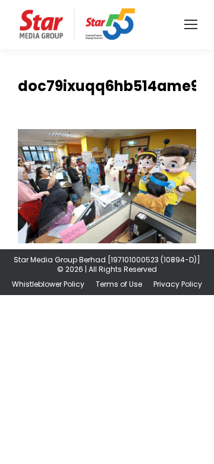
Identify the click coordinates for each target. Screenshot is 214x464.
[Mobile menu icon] (190, 24)
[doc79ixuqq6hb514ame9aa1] (107, 186)
